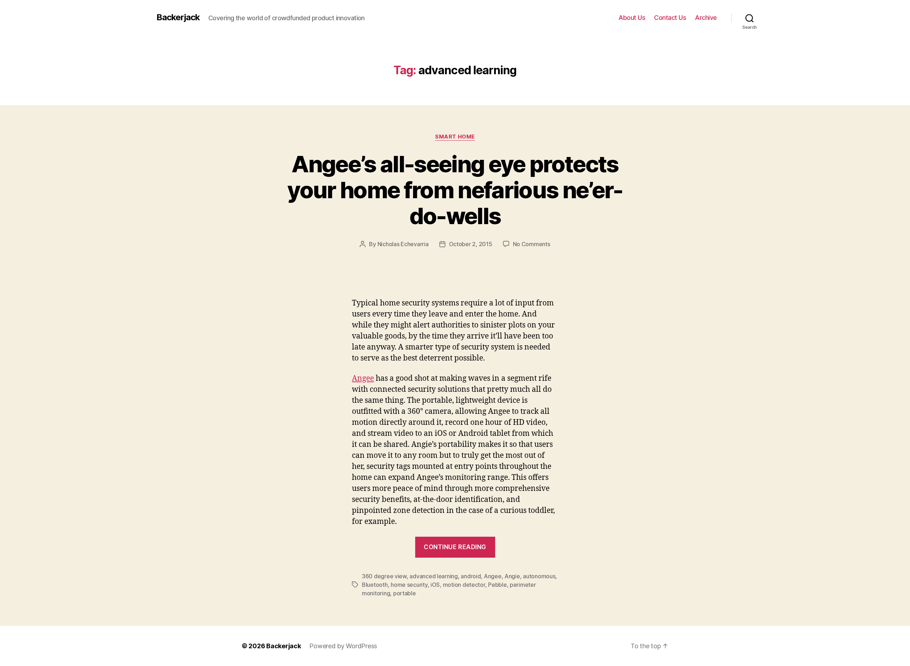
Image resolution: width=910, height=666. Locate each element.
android (471, 576)
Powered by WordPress (343, 646)
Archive (706, 17)
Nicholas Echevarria (403, 244)
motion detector (464, 584)
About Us (632, 17)
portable (404, 593)
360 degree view (384, 576)
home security (409, 584)
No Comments (531, 244)
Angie (512, 576)
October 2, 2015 (470, 244)
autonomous (539, 576)
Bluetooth (375, 584)
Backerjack (178, 17)
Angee (363, 378)
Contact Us (670, 17)
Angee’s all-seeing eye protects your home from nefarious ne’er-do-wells (455, 189)
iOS (435, 584)
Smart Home (455, 137)
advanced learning (433, 576)
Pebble (497, 584)
